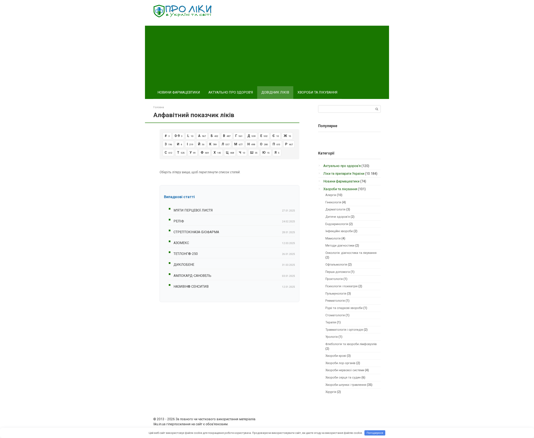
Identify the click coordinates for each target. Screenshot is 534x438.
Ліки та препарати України (343, 174)
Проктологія (334, 279)
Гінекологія (333, 202)
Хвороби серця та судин (343, 377)
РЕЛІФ (179, 221)
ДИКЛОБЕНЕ (184, 265)
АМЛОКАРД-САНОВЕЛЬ (192, 276)
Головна (158, 107)
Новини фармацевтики (341, 181)
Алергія (330, 195)
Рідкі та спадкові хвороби (344, 308)
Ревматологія (335, 301)
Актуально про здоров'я (342, 166)
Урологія (331, 337)
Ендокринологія (336, 224)
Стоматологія (335, 315)
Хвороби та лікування (340, 189)
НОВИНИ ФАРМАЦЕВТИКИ (178, 92)
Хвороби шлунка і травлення (345, 385)
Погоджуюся (375, 432)
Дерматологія (335, 209)
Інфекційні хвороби (339, 231)
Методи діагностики (339, 245)
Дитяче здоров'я (337, 217)
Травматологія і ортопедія (344, 330)
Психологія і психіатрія (341, 286)
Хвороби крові (335, 356)
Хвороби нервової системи (344, 370)
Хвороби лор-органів (340, 363)
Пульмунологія (335, 293)
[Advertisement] (267, 55)
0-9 (178, 136)
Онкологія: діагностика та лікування (351, 253)
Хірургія (330, 392)
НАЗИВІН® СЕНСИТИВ (191, 287)
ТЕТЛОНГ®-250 (186, 254)
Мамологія (333, 238)
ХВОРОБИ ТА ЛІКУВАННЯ (317, 92)
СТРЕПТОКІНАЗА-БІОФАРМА (196, 232)
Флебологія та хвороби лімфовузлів (351, 344)
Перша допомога (337, 272)
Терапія (330, 322)
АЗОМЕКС (181, 243)
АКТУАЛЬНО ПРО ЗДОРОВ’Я (230, 92)
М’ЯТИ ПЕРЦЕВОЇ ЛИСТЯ (193, 210)
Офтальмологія (336, 264)
